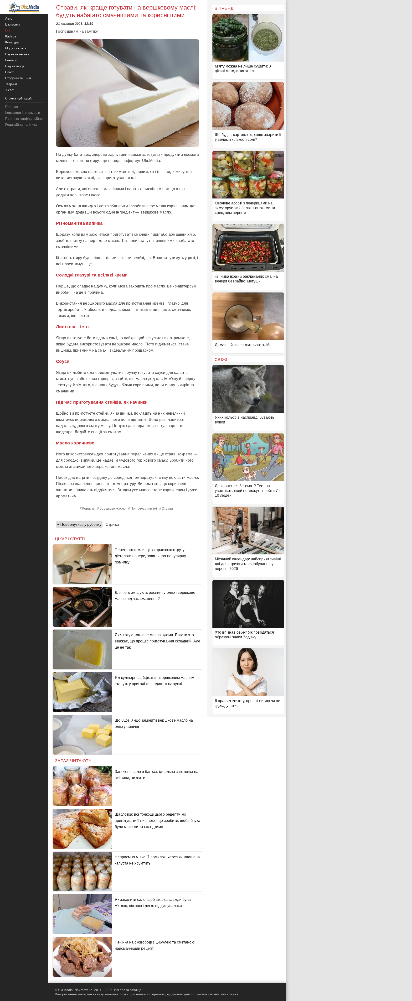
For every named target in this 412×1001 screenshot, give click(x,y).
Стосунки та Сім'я (18, 78)
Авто (8, 18)
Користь (88, 508)
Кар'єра (10, 36)
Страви (167, 508)
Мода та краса (15, 48)
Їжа (7, 30)
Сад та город (14, 66)
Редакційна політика (21, 124)
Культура (12, 42)
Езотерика (12, 24)
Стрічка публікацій (18, 98)
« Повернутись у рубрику (79, 524)
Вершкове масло (112, 508)
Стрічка (112, 524)
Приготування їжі (143, 508)
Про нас (11, 107)
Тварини (11, 84)
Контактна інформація (22, 113)
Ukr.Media (151, 161)
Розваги (10, 60)
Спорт (9, 72)
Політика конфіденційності (25, 118)
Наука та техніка (17, 54)
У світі (9, 90)
